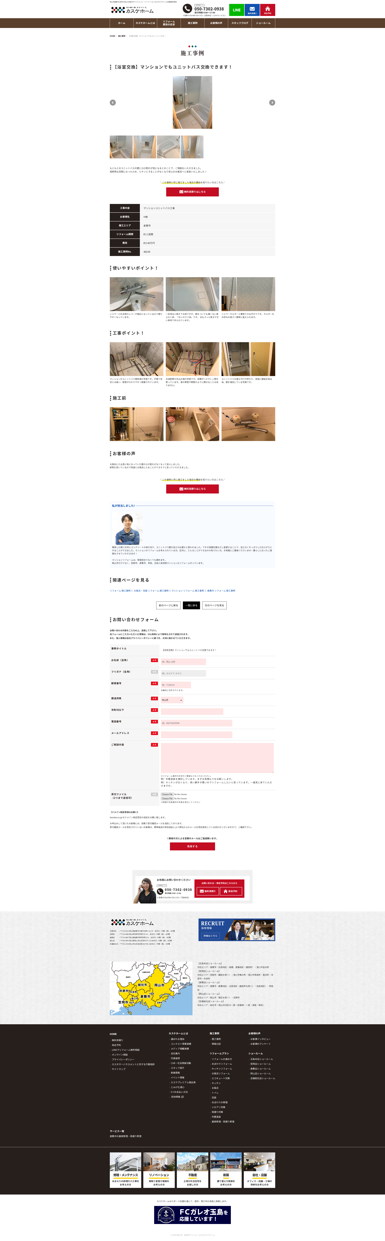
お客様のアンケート (260, 1043)
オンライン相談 (120, 1054)
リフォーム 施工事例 (120, 590)
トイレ (215, 1092)
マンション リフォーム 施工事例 (187, 590)
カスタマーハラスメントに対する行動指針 (133, 1064)
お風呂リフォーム (221, 1073)
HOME (113, 1034)
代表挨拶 (175, 1058)
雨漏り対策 (217, 1112)
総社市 (213, 1005)
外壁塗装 (216, 1116)
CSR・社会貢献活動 (181, 1063)
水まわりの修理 (220, 1102)
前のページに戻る (168, 605)
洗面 (214, 1097)
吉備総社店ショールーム (211, 1001)
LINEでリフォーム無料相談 (126, 1049)
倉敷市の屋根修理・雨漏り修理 (125, 1136)
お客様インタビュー (260, 1039)
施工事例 (216, 1039)
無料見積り (117, 1040)
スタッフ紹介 (177, 1068)
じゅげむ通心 (177, 1087)
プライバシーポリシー (123, 1059)
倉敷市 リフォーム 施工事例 (221, 590)
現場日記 (216, 1043)
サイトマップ (118, 1069)
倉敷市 (213, 967)
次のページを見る (214, 605)
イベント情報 (177, 1077)
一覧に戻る (191, 605)
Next (269, 102)
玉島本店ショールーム (210, 963)
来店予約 (116, 1045)
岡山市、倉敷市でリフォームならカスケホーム (196, 1235)
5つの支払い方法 (179, 1092)
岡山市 (213, 997)
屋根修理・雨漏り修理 (223, 1121)
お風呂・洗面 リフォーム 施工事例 (151, 590)
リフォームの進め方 (222, 1059)
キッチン (216, 1083)
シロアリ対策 (218, 1107)
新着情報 (175, 1072)
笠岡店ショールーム (209, 971)
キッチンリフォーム (222, 1068)
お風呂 (215, 1088)
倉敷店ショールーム (209, 982)
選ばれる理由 (177, 1039)
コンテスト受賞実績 (181, 1043)
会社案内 (175, 1053)
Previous (116, 102)
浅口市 (259, 967)
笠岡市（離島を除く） (220, 975)
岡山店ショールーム (209, 994)
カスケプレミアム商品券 (183, 1082)
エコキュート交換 (221, 1078)
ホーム (121, 23)
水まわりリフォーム (222, 1063)
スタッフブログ (239, 23)
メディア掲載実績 (180, 1048)
